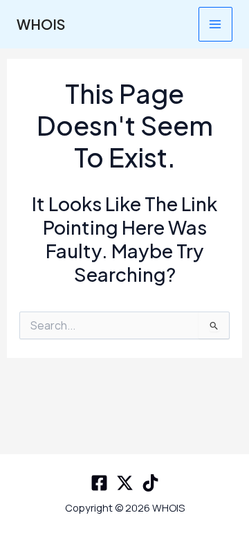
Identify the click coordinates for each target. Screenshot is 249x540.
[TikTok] (150, 483)
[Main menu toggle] (215, 24)
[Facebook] (99, 483)
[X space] (124, 483)
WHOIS (41, 24)
